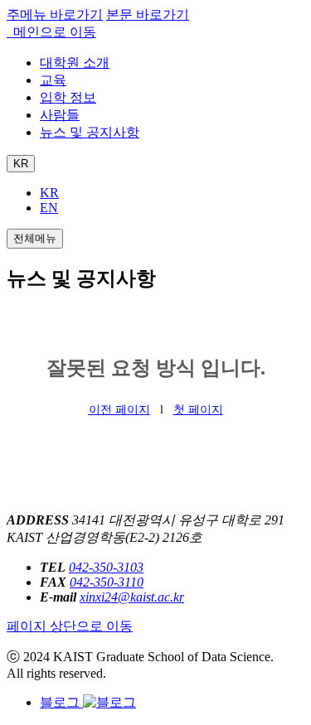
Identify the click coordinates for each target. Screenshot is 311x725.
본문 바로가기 (147, 14)
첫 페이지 (198, 410)
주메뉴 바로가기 (55, 14)
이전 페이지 (119, 410)
